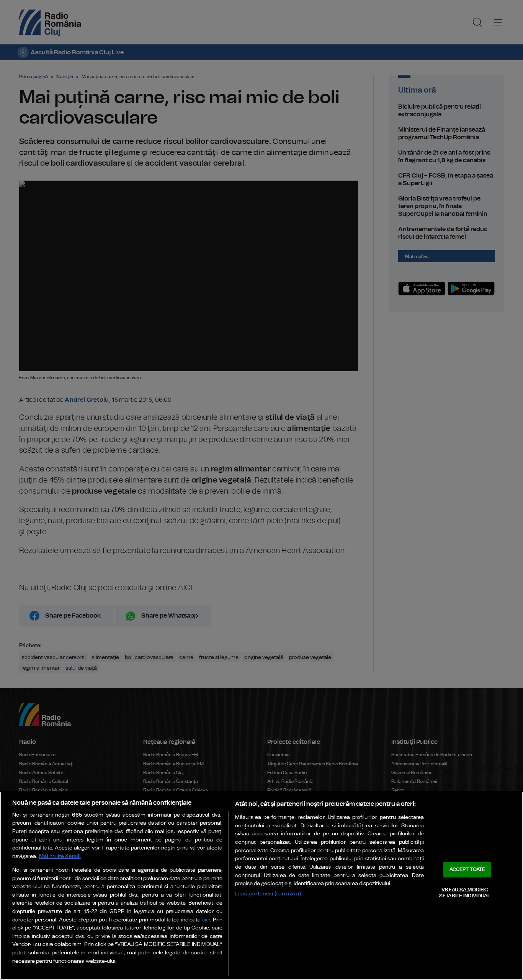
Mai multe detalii (60, 856)
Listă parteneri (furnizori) (268, 894)
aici (206, 920)
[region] (261, 885)
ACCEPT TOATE (467, 869)
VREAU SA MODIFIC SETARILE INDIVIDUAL (464, 892)
